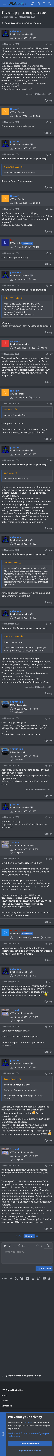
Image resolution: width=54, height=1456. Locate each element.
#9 (51, 460)
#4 (51, 209)
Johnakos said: (11, 562)
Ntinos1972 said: (12, 167)
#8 (51, 404)
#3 (51, 154)
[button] (5, 3)
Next (27, 1236)
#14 (50, 817)
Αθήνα (44, 348)
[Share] (47, 44)
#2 (51, 122)
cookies (28, 1422)
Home (4, 1395)
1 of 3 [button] (18, 1236)
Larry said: (9, 409)
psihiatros (8, 17)
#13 (50, 766)
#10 (50, 550)
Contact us (7, 1406)
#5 (51, 253)
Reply (49, 100)
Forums (5, 1400)
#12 (50, 718)
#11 (51, 624)
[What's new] (44, 4)
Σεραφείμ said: (11, 1079)
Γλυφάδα (18, 852)
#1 (51, 44)
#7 (51, 354)
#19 (50, 1073)
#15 (50, 859)
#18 (50, 1027)
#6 (51, 285)
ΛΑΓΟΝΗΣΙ (19, 712)
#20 (50, 1165)
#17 (50, 982)
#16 (50, 944)
